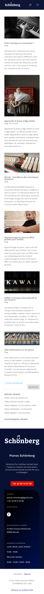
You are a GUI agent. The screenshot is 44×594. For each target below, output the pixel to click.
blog (6, 45)
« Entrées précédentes (13, 383)
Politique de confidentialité (22, 590)
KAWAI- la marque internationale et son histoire (20, 299)
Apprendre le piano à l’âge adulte (19, 121)
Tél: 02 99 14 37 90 (22, 483)
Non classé (13, 123)
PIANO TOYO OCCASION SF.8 (16, 398)
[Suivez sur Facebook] (9, 514)
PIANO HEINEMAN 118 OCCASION (18, 409)
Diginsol (27, 574)
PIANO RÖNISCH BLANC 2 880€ (17, 402)
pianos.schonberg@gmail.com (20, 498)
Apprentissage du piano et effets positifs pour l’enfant (19, 238)
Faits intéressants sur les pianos (19, 349)
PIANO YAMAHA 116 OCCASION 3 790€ (20, 405)
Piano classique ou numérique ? (19, 43)
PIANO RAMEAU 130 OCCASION (17, 413)
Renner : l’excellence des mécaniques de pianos (21, 178)
